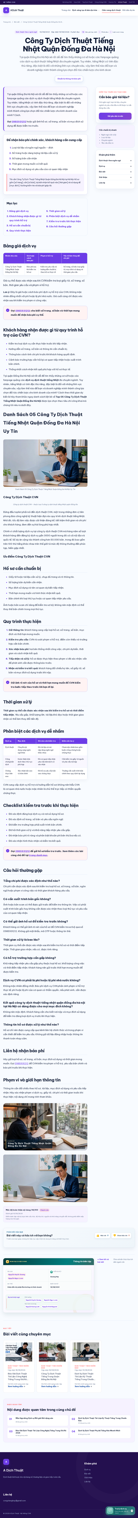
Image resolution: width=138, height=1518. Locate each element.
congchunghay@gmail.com (14, 1501)
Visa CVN (77, 2)
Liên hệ (115, 183)
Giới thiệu (115, 177)
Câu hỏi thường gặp (60, 226)
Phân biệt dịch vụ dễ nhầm (64, 216)
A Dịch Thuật (122, 2)
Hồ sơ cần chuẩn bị (19, 225)
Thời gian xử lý (57, 211)
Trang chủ (7, 22)
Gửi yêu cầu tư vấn (115, 116)
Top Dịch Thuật (87, 2)
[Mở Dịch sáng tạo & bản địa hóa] (98, 10)
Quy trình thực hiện (20, 230)
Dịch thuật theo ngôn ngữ (115, 161)
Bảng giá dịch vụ (18, 211)
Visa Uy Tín (112, 2)
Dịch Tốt (132, 2)
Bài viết (17, 22)
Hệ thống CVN (67, 2)
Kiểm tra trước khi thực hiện (65, 221)
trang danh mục (38, 855)
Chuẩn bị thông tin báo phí (69, 79)
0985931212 (19, 121)
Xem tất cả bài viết (103, 1260)
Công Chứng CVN (100, 2)
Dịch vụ (115, 166)
